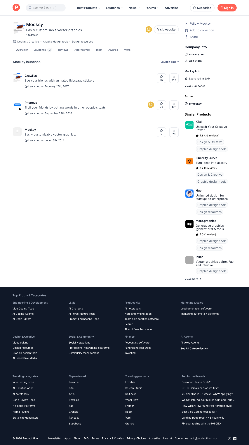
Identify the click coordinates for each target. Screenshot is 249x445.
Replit (128, 411)
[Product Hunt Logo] (16, 8)
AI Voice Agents (190, 342)
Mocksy (30, 129)
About (77, 438)
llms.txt (167, 438)
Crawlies (31, 75)
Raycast (74, 417)
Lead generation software (196, 308)
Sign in (229, 8)
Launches (113, 8)
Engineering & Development (30, 302)
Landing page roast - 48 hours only (203, 417)
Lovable (74, 382)
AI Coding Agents (23, 313)
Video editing (20, 342)
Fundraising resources (138, 347)
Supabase (75, 423)
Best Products (87, 8)
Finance (130, 336)
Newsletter (54, 438)
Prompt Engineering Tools (84, 318)
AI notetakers (133, 308)
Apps (67, 438)
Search (129, 324)
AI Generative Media (25, 358)
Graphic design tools (55, 41)
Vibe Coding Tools (23, 308)
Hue (198, 190)
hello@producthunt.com (203, 438)
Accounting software (137, 342)
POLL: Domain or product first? (200, 388)
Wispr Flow (131, 399)
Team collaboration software (142, 318)
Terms (95, 438)
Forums (150, 8)
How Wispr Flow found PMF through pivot (207, 405)
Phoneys (31, 102)
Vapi (71, 405)
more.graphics (206, 221)
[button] (127, 49)
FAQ (86, 438)
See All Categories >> (194, 348)
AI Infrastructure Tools (82, 313)
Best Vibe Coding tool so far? (199, 411)
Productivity (132, 302)
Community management (84, 352)
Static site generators (25, 417)
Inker (199, 257)
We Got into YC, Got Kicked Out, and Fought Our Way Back (208, 400)
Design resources (82, 41)
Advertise (171, 8)
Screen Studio (133, 388)
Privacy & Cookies (113, 438)
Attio (71, 393)
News (133, 8)
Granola (73, 411)
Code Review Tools (24, 399)
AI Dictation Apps (23, 388)
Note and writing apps (138, 313)
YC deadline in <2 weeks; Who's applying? (207, 393)
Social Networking (79, 342)
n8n (71, 388)
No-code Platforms (24, 405)
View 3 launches (195, 85)
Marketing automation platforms (200, 313)
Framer (129, 405)
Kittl (199, 121)
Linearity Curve (206, 158)
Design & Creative (28, 41)
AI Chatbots (76, 308)
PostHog (74, 399)
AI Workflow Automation (139, 329)
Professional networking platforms (89, 347)
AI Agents (187, 336)
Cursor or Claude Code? (196, 382)
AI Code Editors (22, 318)
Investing (130, 352)
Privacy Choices (136, 438)
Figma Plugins (21, 411)
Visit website (166, 29)
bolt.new (130, 393)
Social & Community (81, 336)
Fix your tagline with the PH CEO (201, 423)
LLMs (72, 302)
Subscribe (204, 8)
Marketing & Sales (192, 302)
